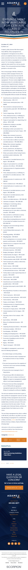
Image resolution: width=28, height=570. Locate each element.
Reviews (14, 534)
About (14, 526)
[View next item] (11, 463)
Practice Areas (14, 528)
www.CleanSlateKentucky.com (9, 431)
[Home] (14, 3)
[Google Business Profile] (9, 543)
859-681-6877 (14, 503)
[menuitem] (7, 563)
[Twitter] (19, 543)
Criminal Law (11, 435)
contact (13, 419)
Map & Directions (14, 514)
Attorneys (14, 523)
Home (14, 521)
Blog (14, 532)
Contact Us (14, 536)
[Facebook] (12, 543)
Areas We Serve (14, 530)
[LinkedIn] (15, 543)
